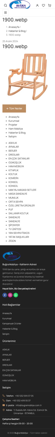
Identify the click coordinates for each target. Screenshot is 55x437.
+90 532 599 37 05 (24, 395)
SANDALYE (14, 217)
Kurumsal (14, 120)
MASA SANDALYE (18, 193)
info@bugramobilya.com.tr (29, 405)
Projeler (13, 124)
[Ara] (5, 5)
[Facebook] (4, 295)
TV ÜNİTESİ (15, 229)
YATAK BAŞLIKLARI (19, 237)
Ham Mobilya (16, 128)
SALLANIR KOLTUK (19, 213)
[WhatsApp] (15, 295)
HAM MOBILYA (16, 166)
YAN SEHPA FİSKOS (19, 233)
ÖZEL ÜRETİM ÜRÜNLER (22, 205)
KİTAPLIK (14, 170)
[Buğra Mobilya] (19, 5)
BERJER (13, 150)
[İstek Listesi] (43, 5)
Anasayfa (14, 27)
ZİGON (12, 241)
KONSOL (13, 182)
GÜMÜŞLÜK (15, 162)
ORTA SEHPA (16, 201)
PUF (11, 209)
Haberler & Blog (17, 31)
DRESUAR (14, 154)
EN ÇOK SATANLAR (19, 158)
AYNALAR (14, 146)
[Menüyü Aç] (5, 12)
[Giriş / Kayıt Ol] (37, 5)
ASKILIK (13, 143)
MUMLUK (14, 197)
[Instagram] (10, 295)
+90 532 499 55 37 (21, 400)
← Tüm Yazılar (14, 108)
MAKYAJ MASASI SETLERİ (22, 190)
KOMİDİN (13, 178)
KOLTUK (13, 174)
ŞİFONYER (14, 225)
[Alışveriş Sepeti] (49, 5)
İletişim (13, 136)
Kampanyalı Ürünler (11, 323)
